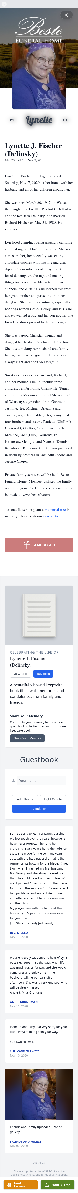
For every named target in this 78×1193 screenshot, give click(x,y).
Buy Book (43, 674)
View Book (20, 674)
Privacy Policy (27, 1174)
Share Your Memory (27, 738)
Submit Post (39, 809)
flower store (52, 515)
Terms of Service (50, 1174)
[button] (39, 1094)
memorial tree (55, 509)
